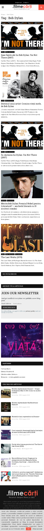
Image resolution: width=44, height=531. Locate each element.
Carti (3, 100)
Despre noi (18, 2)
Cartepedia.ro (6, 369)
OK (28, 529)
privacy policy (30, 311)
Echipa (25, 2)
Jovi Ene (16, 395)
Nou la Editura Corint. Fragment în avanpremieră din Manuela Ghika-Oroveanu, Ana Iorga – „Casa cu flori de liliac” (25, 461)
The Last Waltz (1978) (11, 257)
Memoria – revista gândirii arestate (13, 377)
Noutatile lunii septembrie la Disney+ (25, 417)
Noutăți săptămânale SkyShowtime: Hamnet (25, 404)
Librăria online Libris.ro (9, 374)
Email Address (6, 303)
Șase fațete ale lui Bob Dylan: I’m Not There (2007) (19, 56)
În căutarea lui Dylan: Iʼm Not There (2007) (19, 156)
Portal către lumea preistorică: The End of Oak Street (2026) (27, 445)
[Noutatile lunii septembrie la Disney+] (6, 421)
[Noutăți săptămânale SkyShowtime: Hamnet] (6, 407)
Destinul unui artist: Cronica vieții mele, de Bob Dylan (21, 105)
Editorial (4, 200)
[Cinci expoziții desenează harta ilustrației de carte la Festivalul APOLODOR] (6, 435)
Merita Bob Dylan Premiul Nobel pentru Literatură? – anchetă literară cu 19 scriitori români (21, 206)
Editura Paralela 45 (7, 371)
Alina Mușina (17, 448)
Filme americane (10, 52)
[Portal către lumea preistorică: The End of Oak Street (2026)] (6, 448)
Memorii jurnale (9, 100)
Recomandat (10, 200)
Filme (3, 52)
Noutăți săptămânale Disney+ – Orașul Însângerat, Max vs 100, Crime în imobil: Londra (26, 390)
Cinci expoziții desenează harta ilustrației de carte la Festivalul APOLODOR (27, 431)
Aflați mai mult (37, 529)
